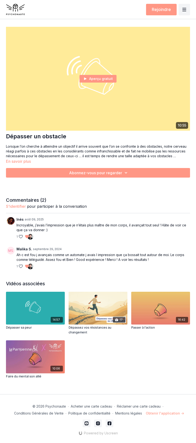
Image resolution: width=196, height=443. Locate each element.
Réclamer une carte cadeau (139, 406)
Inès (20, 219)
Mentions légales (128, 413)
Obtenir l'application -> (165, 413)
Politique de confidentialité (89, 413)
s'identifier (16, 206)
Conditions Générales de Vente (39, 413)
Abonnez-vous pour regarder (95, 172)
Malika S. (24, 249)
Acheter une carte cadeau (91, 406)
